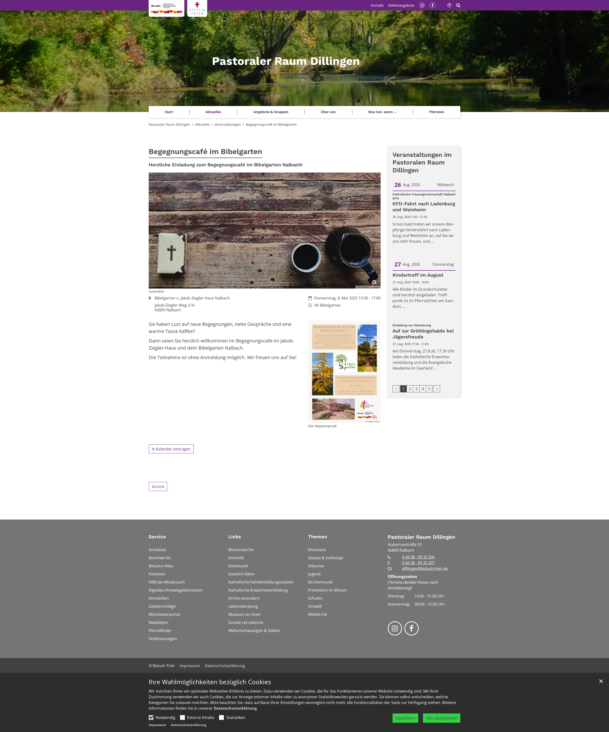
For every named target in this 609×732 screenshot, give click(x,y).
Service (157, 536)
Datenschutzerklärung (235, 708)
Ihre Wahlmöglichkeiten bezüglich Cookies (210, 682)
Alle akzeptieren (441, 718)
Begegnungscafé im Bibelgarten (271, 124)
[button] (436, 112)
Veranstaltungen (228, 124)
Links (234, 536)
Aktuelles (202, 124)
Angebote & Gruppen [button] (271, 112)
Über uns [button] (328, 112)
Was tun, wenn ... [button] (382, 112)
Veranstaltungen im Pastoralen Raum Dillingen (422, 162)
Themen (317, 536)
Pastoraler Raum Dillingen (169, 124)
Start (169, 112)
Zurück (158, 486)
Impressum (157, 725)
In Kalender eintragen (171, 449)
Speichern (405, 718)
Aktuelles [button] (213, 112)
